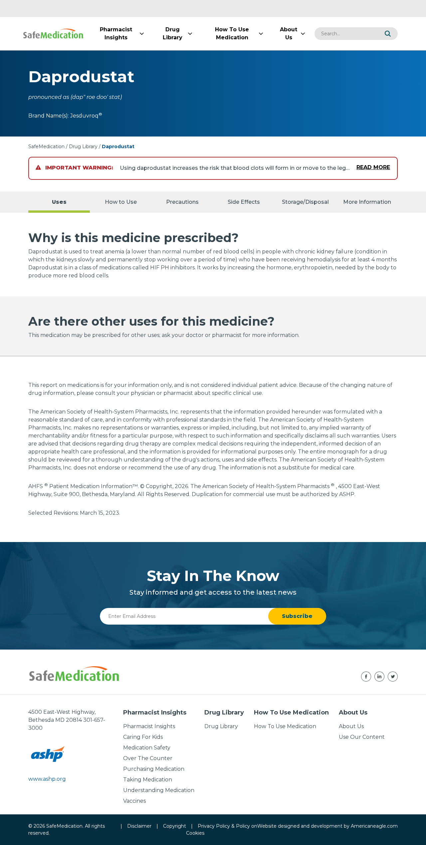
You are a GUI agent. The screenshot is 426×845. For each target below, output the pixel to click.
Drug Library (83, 146)
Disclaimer (139, 826)
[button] (388, 33)
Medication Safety (146, 747)
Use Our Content (362, 737)
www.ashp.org (47, 779)
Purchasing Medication (153, 769)
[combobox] (346, 33)
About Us (351, 726)
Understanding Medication (158, 790)
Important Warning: (78, 167)
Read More (373, 167)
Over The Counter (147, 758)
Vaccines (134, 801)
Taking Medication (147, 779)
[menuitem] (115, 33)
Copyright (174, 826)
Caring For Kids (143, 737)
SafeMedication (46, 146)
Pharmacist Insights (149, 726)
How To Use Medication (285, 726)
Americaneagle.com (374, 826)
